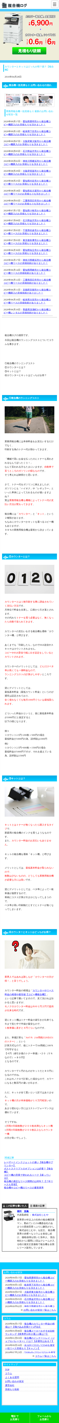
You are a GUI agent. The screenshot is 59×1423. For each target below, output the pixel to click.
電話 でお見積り (14, 1418)
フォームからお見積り (44, 1418)
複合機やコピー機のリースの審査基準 (24, 1187)
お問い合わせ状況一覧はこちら (39, 1310)
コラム (8, 1373)
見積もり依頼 (12, 1389)
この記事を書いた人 (16, 1206)
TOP (7, 1369)
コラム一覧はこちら (45, 1356)
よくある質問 (12, 1377)
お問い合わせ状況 (14, 1381)
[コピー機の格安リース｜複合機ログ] (14, 7)
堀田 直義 (23, 1211)
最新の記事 (39, 1206)
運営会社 (9, 1385)
